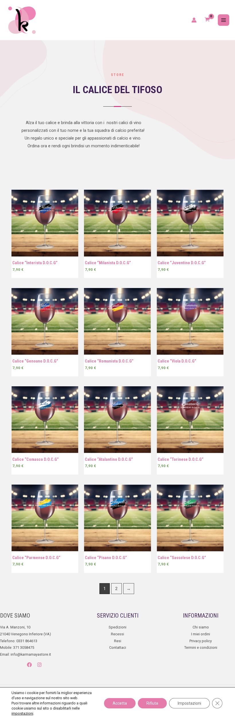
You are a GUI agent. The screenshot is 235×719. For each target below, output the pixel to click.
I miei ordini (200, 634)
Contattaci (117, 647)
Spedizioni (117, 627)
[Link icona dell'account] (194, 20)
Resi (117, 641)
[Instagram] (39, 664)
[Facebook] (29, 664)
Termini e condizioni (200, 647)
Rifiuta (152, 703)
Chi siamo (201, 627)
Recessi (117, 634)
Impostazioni (189, 703)
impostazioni (22, 713)
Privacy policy (200, 641)
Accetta (120, 703)
